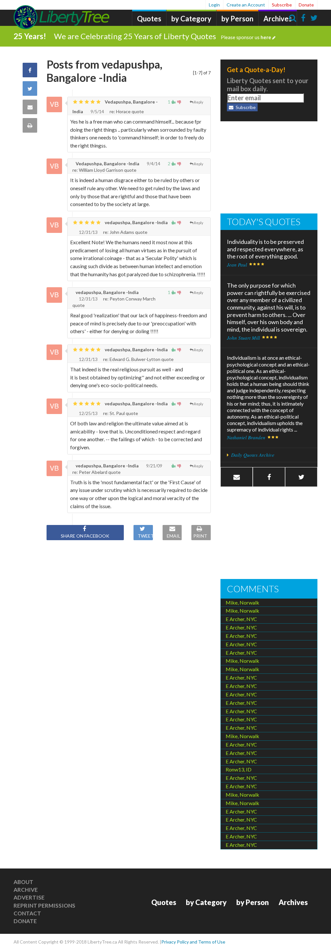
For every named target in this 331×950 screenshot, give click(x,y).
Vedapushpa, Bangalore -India (107, 163)
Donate (306, 4)
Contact (27, 913)
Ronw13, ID (238, 769)
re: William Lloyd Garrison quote (104, 170)
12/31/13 (88, 232)
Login (214, 4)
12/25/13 (88, 413)
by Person (237, 18)
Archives (277, 18)
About (23, 882)
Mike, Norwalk (242, 602)
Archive (26, 889)
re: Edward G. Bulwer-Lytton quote (138, 359)
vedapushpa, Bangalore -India (136, 222)
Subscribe (282, 4)
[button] (269, 477)
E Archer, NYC (241, 619)
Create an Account (246, 4)
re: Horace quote (126, 111)
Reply (198, 102)
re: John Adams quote (124, 232)
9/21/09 (154, 465)
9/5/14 (97, 111)
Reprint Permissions (44, 905)
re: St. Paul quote (120, 413)
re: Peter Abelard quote (96, 472)
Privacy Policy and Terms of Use (193, 942)
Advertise (29, 897)
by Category (191, 18)
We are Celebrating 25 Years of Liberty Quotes (162, 36)
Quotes (149, 18)
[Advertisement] (268, 168)
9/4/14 (153, 163)
